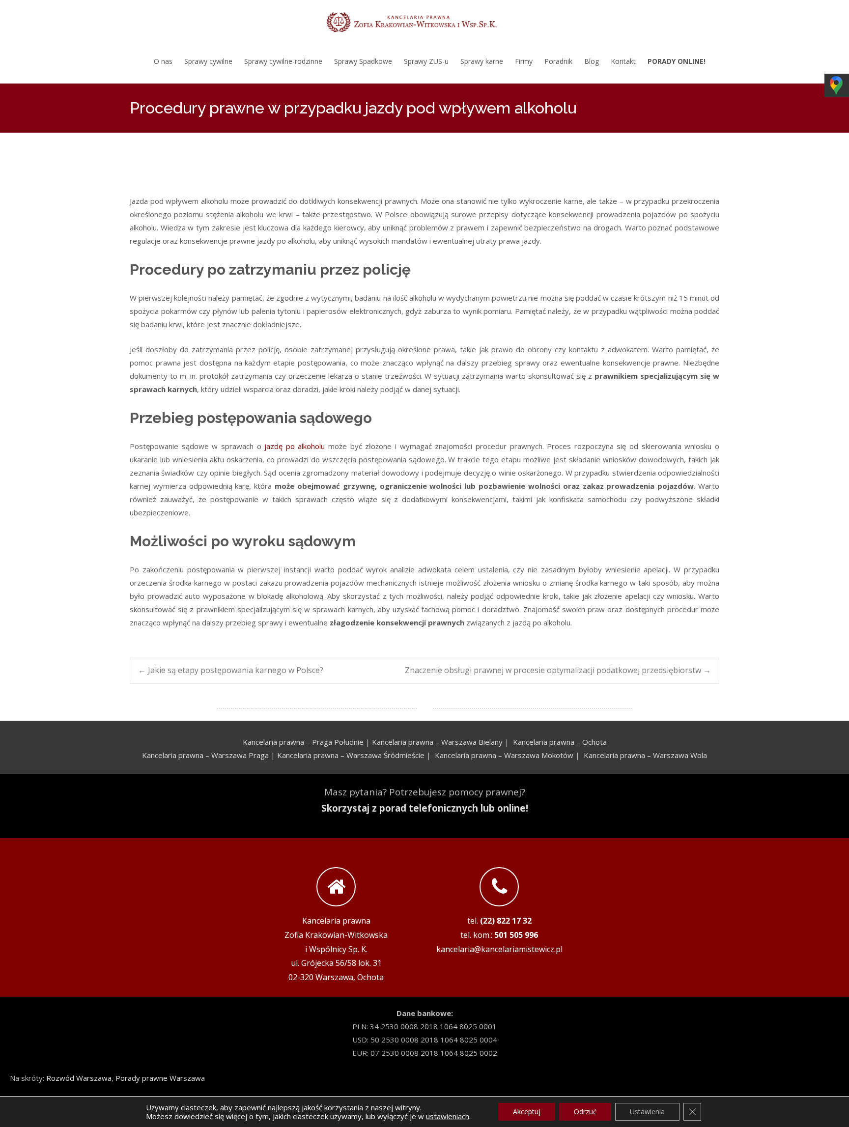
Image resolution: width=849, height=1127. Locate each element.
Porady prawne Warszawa (160, 1078)
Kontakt (623, 61)
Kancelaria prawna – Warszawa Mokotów (504, 755)
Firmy (524, 61)
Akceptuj (526, 1111)
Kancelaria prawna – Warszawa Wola (645, 755)
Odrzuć (585, 1111)
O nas (163, 61)
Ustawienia (647, 1111)
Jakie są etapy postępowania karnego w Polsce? (230, 670)
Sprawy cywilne (208, 61)
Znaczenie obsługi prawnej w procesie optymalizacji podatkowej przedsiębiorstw (558, 670)
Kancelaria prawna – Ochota (560, 742)
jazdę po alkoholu (294, 446)
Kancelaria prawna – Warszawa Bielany (437, 742)
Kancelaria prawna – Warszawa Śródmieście (350, 755)
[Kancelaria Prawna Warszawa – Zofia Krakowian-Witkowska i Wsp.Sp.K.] (424, 19)
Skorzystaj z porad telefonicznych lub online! (424, 808)
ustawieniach (447, 1116)
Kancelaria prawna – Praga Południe (303, 742)
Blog (591, 61)
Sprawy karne (481, 61)
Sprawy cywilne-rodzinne (283, 61)
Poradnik (558, 61)
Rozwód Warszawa (79, 1078)
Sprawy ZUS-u (426, 61)
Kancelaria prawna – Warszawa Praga (205, 755)
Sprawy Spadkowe (363, 61)
